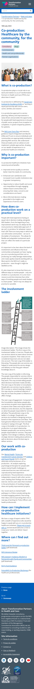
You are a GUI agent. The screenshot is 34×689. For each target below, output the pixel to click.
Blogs (16, 46)
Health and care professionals (13, 53)
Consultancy (6, 46)
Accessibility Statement (11, 654)
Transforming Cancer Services (12, 457)
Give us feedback (9, 650)
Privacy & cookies (9, 643)
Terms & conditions (10, 639)
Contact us (7, 647)
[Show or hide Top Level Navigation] (30, 4)
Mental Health (10, 454)
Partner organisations (10, 57)
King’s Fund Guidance (9, 566)
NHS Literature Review (9, 552)
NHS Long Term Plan (11, 131)
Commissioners (8, 50)
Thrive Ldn (19, 454)
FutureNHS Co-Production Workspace (14, 570)
